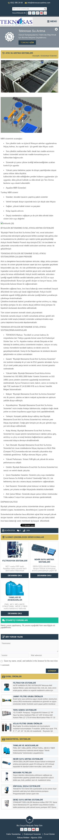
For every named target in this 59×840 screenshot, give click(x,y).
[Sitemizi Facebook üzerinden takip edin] (29, 13)
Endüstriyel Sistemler (49, 56)
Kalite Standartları (13, 834)
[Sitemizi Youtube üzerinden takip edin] (41, 13)
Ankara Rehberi (23, 838)
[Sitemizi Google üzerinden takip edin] (37, 13)
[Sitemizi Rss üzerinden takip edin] (45, 13)
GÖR (27, 42)
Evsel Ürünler (49, 834)
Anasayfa (35, 56)
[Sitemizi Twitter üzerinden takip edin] (33, 13)
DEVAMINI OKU (15, 575)
